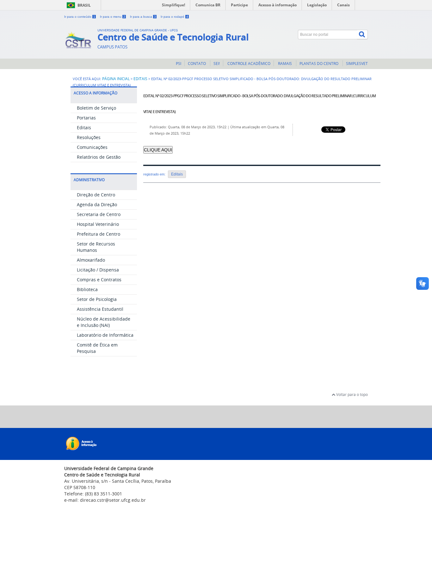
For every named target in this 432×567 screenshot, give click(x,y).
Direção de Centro (96, 195)
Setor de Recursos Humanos (96, 247)
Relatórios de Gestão (98, 157)
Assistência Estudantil (100, 309)
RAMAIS (285, 63)
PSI (178, 63)
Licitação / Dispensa (98, 270)
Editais (140, 78)
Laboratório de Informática (105, 335)
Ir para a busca (143, 16)
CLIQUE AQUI (158, 149)
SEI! (216, 63)
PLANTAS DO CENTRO (319, 63)
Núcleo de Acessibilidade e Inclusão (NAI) (103, 322)
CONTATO (197, 63)
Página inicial (116, 78)
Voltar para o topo (351, 394)
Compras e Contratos (99, 280)
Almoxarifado (91, 260)
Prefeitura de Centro (98, 234)
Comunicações (92, 147)
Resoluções (89, 137)
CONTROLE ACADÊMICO (248, 63)
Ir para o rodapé (174, 16)
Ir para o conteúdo (79, 16)
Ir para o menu (112, 16)
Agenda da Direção (97, 204)
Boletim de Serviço (96, 108)
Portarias (86, 118)
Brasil (84, 5)
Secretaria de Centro (98, 214)
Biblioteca (87, 289)
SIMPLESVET (357, 63)
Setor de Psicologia (97, 299)
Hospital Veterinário (98, 224)
